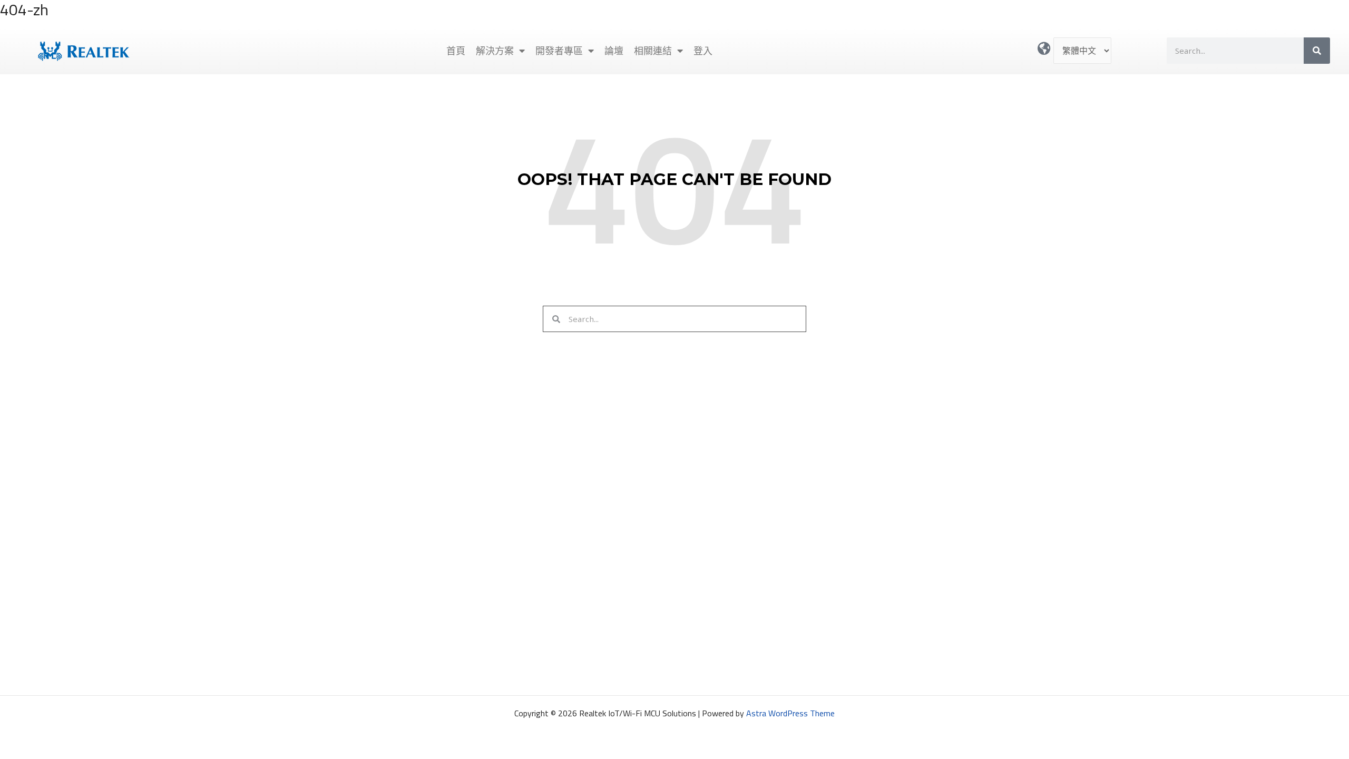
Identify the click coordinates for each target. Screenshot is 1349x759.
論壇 (613, 50)
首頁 (455, 50)
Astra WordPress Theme (790, 713)
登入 (702, 50)
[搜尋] (1317, 50)
